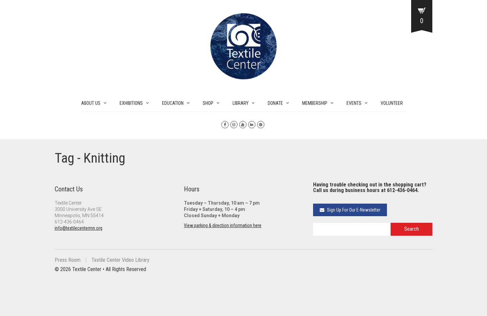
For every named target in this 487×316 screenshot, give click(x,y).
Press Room (68, 260)
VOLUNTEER (392, 103)
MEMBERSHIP (314, 103)
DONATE (275, 103)
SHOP (208, 103)
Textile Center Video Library (120, 260)
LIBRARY (240, 103)
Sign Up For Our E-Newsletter (353, 210)
